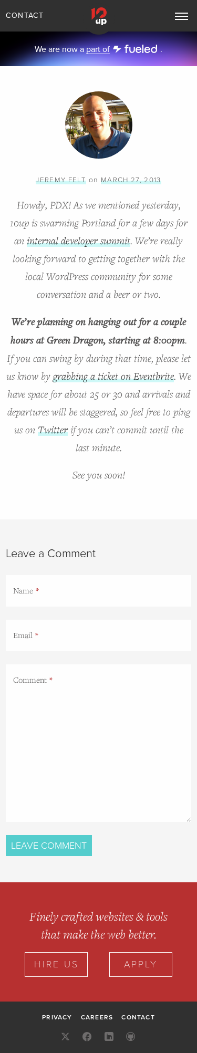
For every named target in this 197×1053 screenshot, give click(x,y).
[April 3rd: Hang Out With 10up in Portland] (98, 156)
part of (98, 49)
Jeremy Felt (61, 180)
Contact (25, 15)
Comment (30, 679)
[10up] (99, 19)
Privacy (57, 1017)
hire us (56, 964)
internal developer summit (78, 240)
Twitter (53, 429)
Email (23, 635)
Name (23, 590)
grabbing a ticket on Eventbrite (113, 375)
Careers (97, 1017)
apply (141, 964)
